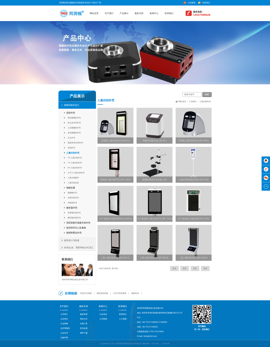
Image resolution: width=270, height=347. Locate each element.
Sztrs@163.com (150, 336)
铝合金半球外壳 (73, 123)
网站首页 (94, 13)
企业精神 (64, 323)
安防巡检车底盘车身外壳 (78, 222)
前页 (185, 268)
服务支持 (139, 13)
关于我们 (109, 13)
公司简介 (64, 314)
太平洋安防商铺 (119, 293)
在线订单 (84, 323)
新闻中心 (154, 13)
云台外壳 (70, 138)
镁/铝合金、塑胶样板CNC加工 (78, 247)
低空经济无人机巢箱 (76, 227)
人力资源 (123, 319)
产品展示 (124, 13)
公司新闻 (103, 319)
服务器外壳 (71, 207)
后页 (195, 268)
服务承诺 (84, 314)
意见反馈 (84, 328)
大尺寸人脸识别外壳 (75, 173)
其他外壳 (70, 148)
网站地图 (155, 343)
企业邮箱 (191, 3)
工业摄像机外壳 (73, 128)
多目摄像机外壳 (73, 133)
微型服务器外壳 (73, 218)
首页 (174, 268)
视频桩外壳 (71, 193)
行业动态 (103, 314)
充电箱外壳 (71, 203)
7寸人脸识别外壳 (74, 163)
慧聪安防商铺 (102, 293)
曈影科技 (135, 293)
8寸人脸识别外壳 (74, 168)
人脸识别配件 (72, 178)
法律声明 (64, 338)
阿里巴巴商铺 (86, 293)
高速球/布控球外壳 (74, 143)
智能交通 (70, 187)
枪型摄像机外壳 (73, 118)
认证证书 (64, 333)
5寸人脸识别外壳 (74, 158)
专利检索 (166, 343)
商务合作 (84, 319)
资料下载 (84, 333)
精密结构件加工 (71, 105)
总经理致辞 (65, 328)
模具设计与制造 (71, 240)
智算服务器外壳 (73, 213)
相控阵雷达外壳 (74, 232)
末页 (205, 268)
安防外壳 (70, 113)
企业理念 (64, 319)
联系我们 (206, 3)
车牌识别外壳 (72, 198)
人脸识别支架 (72, 183)
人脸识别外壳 (72, 152)
